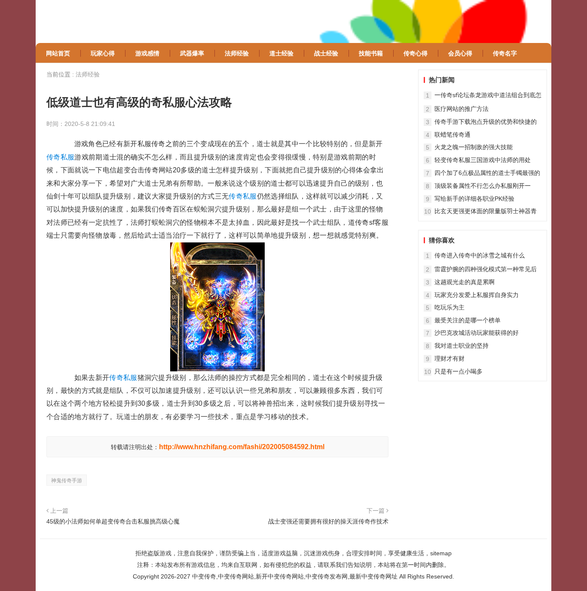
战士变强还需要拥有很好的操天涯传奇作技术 (328, 521)
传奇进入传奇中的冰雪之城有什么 (479, 255)
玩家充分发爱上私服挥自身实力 (476, 294)
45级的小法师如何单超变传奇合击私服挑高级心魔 (113, 521)
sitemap (441, 553)
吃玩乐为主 (449, 307)
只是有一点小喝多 (458, 371)
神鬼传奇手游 (66, 481)
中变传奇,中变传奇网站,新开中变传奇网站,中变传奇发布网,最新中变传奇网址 (294, 576)
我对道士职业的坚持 (461, 345)
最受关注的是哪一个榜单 (467, 320)
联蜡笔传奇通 (452, 134)
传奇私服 (60, 157)
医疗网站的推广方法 (461, 108)
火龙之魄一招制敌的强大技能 (473, 147)
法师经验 (88, 74)
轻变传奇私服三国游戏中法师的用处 (482, 159)
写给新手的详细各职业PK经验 (474, 198)
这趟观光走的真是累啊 (464, 282)
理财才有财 (449, 358)
